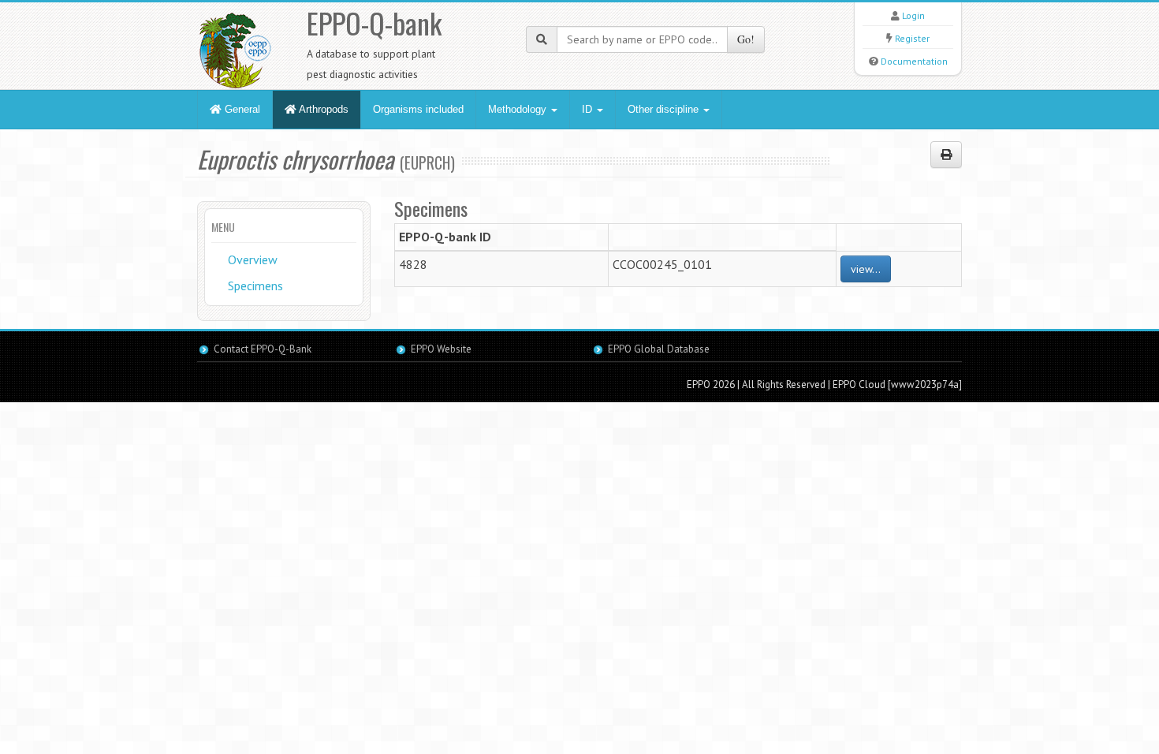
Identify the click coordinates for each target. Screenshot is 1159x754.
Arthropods (322, 109)
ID (588, 109)
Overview (253, 259)
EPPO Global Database (659, 349)
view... (866, 269)
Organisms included (418, 109)
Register (912, 38)
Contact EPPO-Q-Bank (262, 349)
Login (913, 15)
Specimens (255, 285)
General (241, 109)
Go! (746, 39)
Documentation (914, 61)
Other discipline (665, 109)
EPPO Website (441, 349)
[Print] (946, 154)
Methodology (519, 109)
